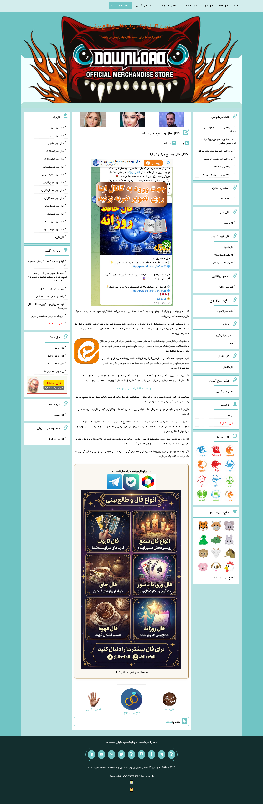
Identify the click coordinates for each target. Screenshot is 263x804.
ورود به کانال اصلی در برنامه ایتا (131, 388)
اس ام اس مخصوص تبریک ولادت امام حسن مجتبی (218, 141)
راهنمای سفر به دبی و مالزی (50, 296)
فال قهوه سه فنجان (223, 254)
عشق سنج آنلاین (224, 391)
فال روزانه (191, 5)
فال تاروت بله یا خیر (54, 229)
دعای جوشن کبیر (224, 335)
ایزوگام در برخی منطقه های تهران (47, 315)
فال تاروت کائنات (55, 151)
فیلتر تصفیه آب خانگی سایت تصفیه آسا (47, 263)
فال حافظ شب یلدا (55, 363)
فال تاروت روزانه (55, 127)
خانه (236, 5)
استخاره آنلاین (143, 5)
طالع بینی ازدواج (225, 310)
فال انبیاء (228, 222)
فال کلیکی (228, 367)
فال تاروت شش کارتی (52, 190)
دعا (231, 342)
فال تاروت (207, 5)
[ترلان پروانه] (132, 120)
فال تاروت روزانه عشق (52, 221)
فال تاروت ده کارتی (54, 205)
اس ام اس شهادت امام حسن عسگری (220, 129)
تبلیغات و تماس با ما (120, 5)
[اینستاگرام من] (141, 754)
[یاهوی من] (171, 754)
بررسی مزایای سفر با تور (51, 288)
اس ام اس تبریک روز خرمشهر (218, 158)
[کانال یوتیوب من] (101, 754)
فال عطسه (58, 414)
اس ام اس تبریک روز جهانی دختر (216, 174)
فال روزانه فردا (56, 438)
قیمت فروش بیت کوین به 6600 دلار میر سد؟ (47, 306)
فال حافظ (223, 5)
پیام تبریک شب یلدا (54, 371)
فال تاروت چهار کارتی (53, 174)
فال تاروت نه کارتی (54, 197)
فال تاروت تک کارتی (54, 158)
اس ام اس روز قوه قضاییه (220, 166)
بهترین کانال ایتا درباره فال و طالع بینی (132, 25)
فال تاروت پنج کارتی (53, 182)
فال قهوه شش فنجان (222, 262)
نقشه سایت (115, 775)
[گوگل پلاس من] (111, 754)
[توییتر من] (121, 754)
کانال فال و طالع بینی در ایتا (160, 133)
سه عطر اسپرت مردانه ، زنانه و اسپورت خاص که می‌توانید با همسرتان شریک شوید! (47, 276)
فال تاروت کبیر (56, 135)
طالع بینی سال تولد (223, 577)
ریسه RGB (227, 415)
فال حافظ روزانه (56, 355)
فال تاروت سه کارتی (53, 166)
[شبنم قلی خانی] (93, 120)
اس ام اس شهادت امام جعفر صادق (215, 150)
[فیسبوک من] (151, 754)
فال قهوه (228, 246)
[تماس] (131, 754)
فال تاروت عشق (55, 213)
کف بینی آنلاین (226, 286)
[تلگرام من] (161, 754)
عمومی (168, 721)
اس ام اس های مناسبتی (168, 5)
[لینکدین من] (91, 754)
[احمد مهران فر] (171, 120)
